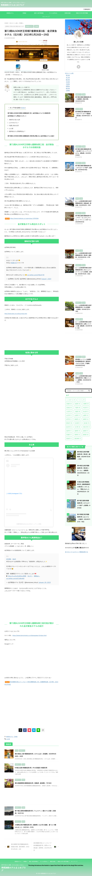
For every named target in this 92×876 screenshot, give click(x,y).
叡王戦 (68, 79)
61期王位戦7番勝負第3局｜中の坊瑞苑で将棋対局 (31, 768)
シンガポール (70, 400)
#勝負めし (37, 576)
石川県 (8, 739)
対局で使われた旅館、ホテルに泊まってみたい (12, 865)
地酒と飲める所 (14, 125)
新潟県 (78, 423)
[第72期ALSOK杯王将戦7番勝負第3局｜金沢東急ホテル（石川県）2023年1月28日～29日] (34, 730)
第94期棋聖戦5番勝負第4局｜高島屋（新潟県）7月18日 (33, 783)
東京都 (87, 423)
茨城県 (69, 434)
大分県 (69, 411)
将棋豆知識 (67, 13)
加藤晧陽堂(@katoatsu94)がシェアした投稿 (28, 524)
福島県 (85, 430)
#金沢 (14, 559)
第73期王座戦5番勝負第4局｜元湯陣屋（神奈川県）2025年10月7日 (83, 99)
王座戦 (68, 84)
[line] (38, 730)
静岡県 (85, 434)
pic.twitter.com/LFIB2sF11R (35, 275)
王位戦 (68, 82)
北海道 (69, 407)
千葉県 (77, 407)
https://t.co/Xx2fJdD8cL (15, 576)
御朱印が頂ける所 (14, 120)
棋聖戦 (68, 86)
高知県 (69, 438)
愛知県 (69, 423)
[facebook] (25, 730)
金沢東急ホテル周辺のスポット (17, 116)
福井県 (69, 430)
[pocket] (29, 730)
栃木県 (69, 427)
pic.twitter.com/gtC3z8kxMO (15, 578)
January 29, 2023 (45, 582)
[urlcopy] (43, 730)
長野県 (77, 434)
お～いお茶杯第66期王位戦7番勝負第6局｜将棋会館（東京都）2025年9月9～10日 (83, 203)
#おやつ (30, 576)
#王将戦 (8, 559)
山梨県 (85, 415)
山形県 (77, 415)
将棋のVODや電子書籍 (82, 13)
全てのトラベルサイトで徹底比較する (76, 552)
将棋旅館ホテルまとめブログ (12, 5)
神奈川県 (86, 427)
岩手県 (69, 419)
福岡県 (77, 430)
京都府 (69, 403)
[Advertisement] (31, 335)
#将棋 (24, 576)
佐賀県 (77, 403)
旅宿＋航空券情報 (38, 13)
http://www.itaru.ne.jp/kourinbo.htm (15, 313)
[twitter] (20, 730)
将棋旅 (24, 13)
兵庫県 (86, 403)
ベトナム (81, 400)
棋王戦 (68, 88)
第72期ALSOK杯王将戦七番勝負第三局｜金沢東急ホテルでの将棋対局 (29, 113)
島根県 (77, 419)
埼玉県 (85, 407)
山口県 (69, 415)
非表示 (23, 107)
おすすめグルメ (14, 122)
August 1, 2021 (46, 279)
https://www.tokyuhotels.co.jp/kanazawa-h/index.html (29, 635)
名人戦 (68, 77)
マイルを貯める (53, 13)
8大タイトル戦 (69, 73)
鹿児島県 (78, 438)
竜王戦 (68, 75)
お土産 (11, 128)
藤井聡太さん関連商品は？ (17, 131)
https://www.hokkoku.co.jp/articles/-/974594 (24, 218)
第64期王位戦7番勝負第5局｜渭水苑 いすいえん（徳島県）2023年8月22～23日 (83, 470)
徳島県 (85, 419)
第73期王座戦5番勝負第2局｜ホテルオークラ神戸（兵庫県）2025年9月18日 (83, 167)
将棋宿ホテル (10, 13)
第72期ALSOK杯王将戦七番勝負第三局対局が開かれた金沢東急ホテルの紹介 (31, 136)
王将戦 (15, 736)
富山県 (85, 411)
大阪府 (77, 411)
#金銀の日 (14, 263)
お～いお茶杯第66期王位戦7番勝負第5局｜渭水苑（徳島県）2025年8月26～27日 (83, 255)
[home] (78, 67)
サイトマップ (46, 16)
